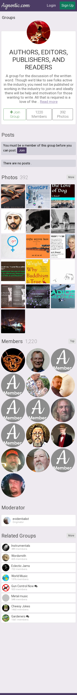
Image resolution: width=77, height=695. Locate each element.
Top (72, 341)
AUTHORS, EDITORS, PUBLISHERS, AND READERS (38, 59)
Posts (7, 135)
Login (51, 5)
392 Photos (63, 114)
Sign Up (67, 5)
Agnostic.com (16, 5)
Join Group (15, 114)
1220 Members (39, 114)
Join (22, 150)
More (71, 177)
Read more (49, 101)
